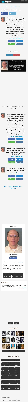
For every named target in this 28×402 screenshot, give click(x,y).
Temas (16, 323)
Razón (2, 388)
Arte (9, 380)
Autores (7, 7)
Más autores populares (13, 350)
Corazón (9, 378)
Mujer (9, 373)
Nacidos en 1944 (7, 276)
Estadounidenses (18, 274)
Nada (2, 362)
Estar (15, 370)
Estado (15, 386)
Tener (15, 368)
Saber (15, 378)
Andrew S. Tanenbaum (15, 7)
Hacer (15, 362)
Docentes (12, 274)
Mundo (16, 360)
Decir (15, 375)
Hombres (3, 365)
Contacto (19, 400)
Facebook (3, 400)
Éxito (9, 360)
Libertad (16, 373)
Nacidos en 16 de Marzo (17, 276)
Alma (9, 383)
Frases (2, 7)
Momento (16, 388)
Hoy (9, 386)
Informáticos (6, 274)
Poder (2, 373)
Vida (2, 360)
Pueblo (9, 388)
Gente (9, 368)
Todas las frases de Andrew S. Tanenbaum (13, 187)
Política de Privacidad (11, 400)
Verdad (2, 370)
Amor (9, 362)
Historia (3, 386)
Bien (9, 365)
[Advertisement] (14, 88)
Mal (2, 380)
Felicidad (16, 380)
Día (8, 370)
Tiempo (16, 365)
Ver (2, 378)
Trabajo (16, 383)
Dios (2, 368)
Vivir (2, 375)
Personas (10, 375)
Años (2, 383)
